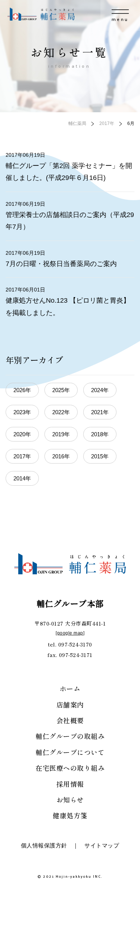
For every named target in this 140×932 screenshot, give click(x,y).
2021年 (100, 412)
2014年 (22, 478)
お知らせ (70, 799)
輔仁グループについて (70, 752)
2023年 (22, 412)
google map (70, 633)
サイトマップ (101, 845)
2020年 (22, 434)
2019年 (61, 434)
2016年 (61, 456)
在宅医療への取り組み (70, 768)
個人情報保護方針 (44, 845)
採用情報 (70, 784)
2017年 (22, 456)
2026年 (22, 390)
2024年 (100, 390)
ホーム (70, 688)
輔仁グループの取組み (70, 736)
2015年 (100, 456)
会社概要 (70, 720)
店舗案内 (70, 704)
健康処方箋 (70, 815)
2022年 (61, 412)
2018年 (100, 434)
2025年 (61, 390)
